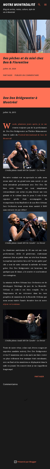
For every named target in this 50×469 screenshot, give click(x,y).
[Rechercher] (39, 4)
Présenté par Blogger (26, 462)
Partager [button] (7, 75)
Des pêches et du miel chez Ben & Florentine (23, 60)
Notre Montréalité (19, 4)
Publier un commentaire (27, 75)
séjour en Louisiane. (11, 304)
